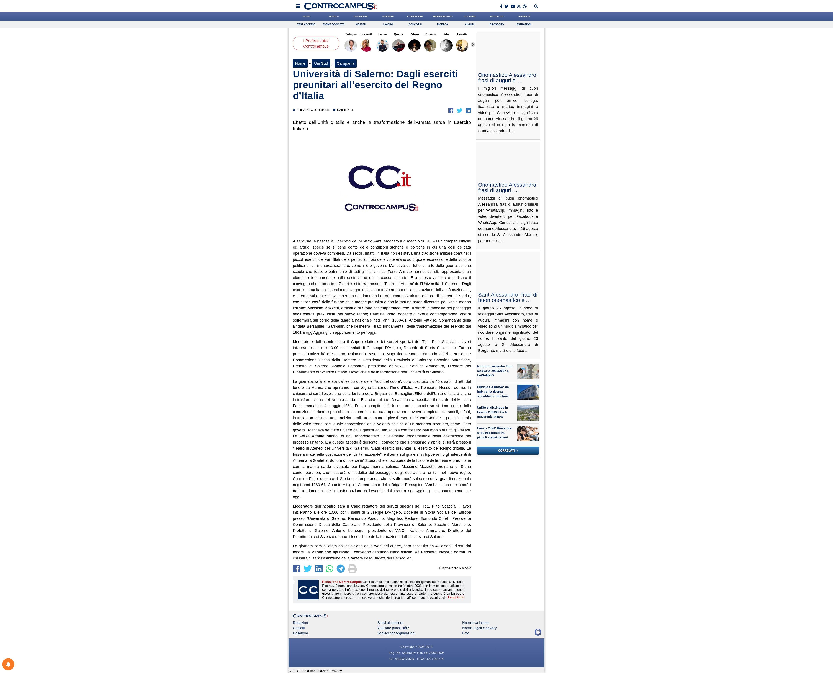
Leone (382, 34)
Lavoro (388, 24)
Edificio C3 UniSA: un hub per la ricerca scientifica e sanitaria (493, 391)
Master (361, 24)
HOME (306, 16)
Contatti (299, 628)
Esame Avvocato (334, 24)
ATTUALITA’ (497, 16)
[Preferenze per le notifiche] (8, 664)
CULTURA (470, 16)
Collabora (300, 633)
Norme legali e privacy (479, 628)
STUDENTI (388, 16)
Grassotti (367, 34)
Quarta (398, 34)
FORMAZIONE (415, 16)
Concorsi (415, 24)
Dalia (446, 34)
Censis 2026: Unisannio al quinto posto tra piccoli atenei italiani (494, 432)
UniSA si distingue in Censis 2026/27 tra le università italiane (492, 412)
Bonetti (462, 34)
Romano (430, 34)
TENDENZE (524, 16)
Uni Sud (321, 63)
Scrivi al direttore (390, 623)
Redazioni (301, 623)
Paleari (414, 34)
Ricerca (442, 24)
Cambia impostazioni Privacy (319, 671)
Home (300, 63)
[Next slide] (473, 44)
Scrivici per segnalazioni (396, 633)
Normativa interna (476, 623)
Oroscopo (497, 24)
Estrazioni (524, 24)
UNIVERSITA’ (361, 16)
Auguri (469, 24)
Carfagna (351, 34)
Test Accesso (306, 24)
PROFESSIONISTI (443, 16)
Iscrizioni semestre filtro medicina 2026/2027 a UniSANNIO (495, 371)
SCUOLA (334, 16)
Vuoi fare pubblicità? (393, 628)
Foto (465, 633)
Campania (345, 63)
